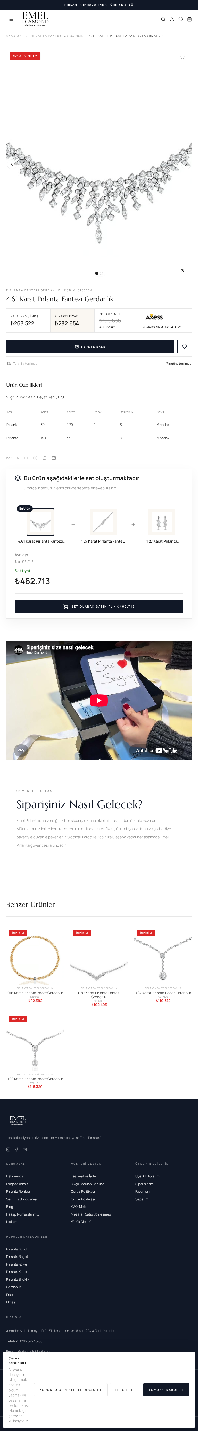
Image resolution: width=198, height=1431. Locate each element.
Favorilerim (143, 1191)
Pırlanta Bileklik (17, 1279)
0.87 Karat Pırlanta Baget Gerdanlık (163, 993)
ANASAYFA (15, 35)
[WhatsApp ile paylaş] (44, 457)
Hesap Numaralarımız (22, 1214)
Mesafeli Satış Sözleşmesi (91, 1214)
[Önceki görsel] (11, 164)
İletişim (11, 1221)
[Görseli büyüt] (182, 271)
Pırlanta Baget (17, 1256)
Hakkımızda (14, 1176)
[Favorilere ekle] (182, 57)
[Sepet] (189, 19)
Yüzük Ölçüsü (81, 1221)
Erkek (10, 1294)
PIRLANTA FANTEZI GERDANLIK (57, 35)
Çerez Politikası (83, 1191)
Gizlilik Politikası (83, 1199)
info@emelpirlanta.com (29, 1351)
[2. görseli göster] (101, 273)
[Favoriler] (180, 19)
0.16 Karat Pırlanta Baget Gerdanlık (35, 993)
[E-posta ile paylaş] (53, 457)
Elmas (10, 1302)
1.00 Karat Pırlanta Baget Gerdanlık (35, 1079)
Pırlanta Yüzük (17, 1249)
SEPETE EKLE (93, 346)
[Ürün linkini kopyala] (26, 457)
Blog (9, 1206)
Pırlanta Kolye (16, 1264)
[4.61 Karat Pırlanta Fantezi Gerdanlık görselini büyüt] (99, 164)
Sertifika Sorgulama (21, 1199)
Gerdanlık (13, 1287)
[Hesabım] (172, 19)
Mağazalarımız (17, 1184)
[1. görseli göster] (96, 273)
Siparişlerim (144, 1184)
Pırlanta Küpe (16, 1271)
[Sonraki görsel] (186, 164)
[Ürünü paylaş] (35, 457)
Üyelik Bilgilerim (147, 1176)
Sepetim (141, 1199)
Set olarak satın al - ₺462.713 (103, 606)
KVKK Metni (79, 1206)
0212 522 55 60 (24, 1341)
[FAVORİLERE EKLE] (184, 346)
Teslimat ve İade (83, 1176)
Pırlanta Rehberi (18, 1191)
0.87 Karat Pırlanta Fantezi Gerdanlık (99, 995)
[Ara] (163, 19)
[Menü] (11, 19)
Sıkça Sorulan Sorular (87, 1184)
